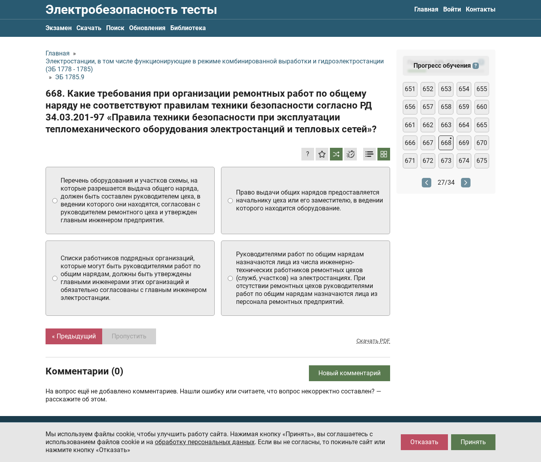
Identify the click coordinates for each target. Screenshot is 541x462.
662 (428, 125)
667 (428, 143)
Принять (473, 442)
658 (446, 107)
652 (428, 89)
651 (410, 89)
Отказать (424, 442)
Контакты (480, 9)
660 (481, 107)
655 (481, 89)
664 (464, 125)
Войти (452, 9)
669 (464, 143)
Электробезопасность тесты (131, 9)
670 (481, 143)
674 (464, 160)
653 (446, 89)
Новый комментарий (349, 373)
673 (446, 160)
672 (428, 160)
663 (446, 125)
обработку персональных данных (205, 442)
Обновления (147, 28)
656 (410, 107)
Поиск (115, 28)
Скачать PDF (373, 341)
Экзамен (59, 28)
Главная (426, 9)
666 (410, 143)
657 (428, 107)
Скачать (88, 28)
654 (464, 89)
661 (410, 125)
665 (481, 125)
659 (464, 107)
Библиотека (188, 28)
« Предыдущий (74, 336)
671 (410, 160)
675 (481, 160)
